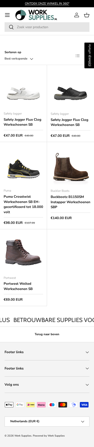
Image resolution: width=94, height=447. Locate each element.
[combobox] (47, 27)
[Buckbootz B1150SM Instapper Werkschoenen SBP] (70, 165)
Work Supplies (22, 435)
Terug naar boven (47, 334)
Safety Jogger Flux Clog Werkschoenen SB (22, 122)
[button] (87, 15)
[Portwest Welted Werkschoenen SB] (23, 252)
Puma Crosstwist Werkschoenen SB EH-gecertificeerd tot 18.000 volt (23, 204)
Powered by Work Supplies (49, 435)
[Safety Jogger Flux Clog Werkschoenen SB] (23, 88)
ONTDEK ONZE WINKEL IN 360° (47, 3)
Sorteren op (13, 52)
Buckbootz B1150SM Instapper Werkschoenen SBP (70, 202)
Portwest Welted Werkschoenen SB (18, 286)
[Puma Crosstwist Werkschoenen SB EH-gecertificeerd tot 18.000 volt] (23, 165)
